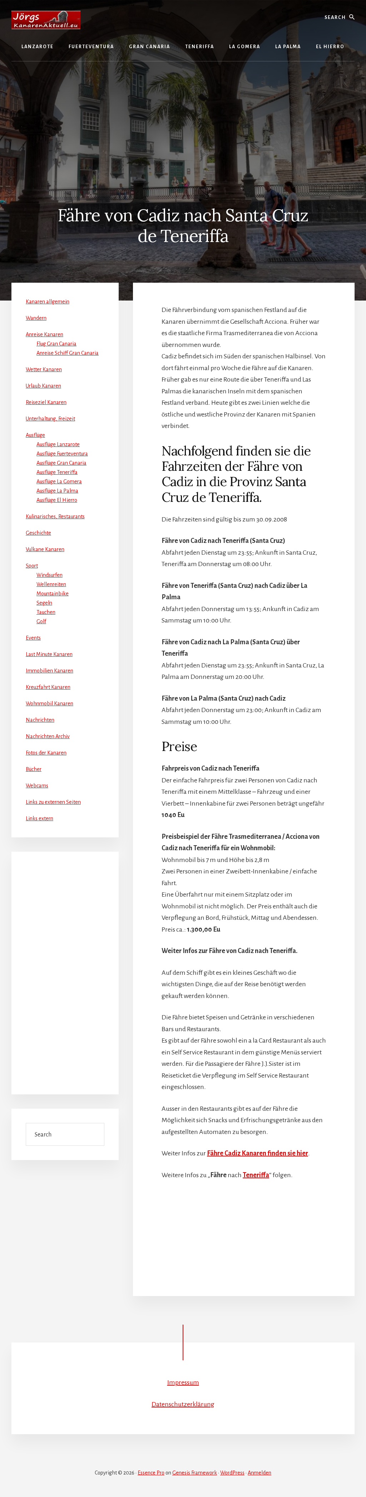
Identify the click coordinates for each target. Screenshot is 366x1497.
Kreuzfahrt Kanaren (48, 687)
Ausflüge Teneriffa (57, 472)
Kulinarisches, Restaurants (55, 516)
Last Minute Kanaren (49, 654)
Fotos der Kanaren (46, 753)
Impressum (183, 1382)
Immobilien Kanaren (49, 671)
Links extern (39, 818)
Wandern (36, 318)
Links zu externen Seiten (53, 802)
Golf (41, 621)
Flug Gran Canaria (56, 344)
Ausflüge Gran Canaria (61, 463)
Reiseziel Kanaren (46, 402)
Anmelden (259, 1473)
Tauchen (45, 612)
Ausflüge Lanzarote (58, 444)
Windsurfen (49, 575)
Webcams (37, 785)
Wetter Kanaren (44, 369)
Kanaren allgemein (47, 301)
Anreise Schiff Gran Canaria (67, 353)
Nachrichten (40, 720)
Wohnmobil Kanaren (49, 703)
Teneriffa (256, 1175)
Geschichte (38, 533)
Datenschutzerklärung (183, 1404)
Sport (32, 566)
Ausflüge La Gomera (59, 481)
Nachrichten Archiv (48, 736)
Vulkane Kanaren (45, 549)
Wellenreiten (51, 584)
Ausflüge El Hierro (56, 500)
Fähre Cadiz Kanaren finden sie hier (257, 1153)
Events (33, 638)
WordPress (232, 1473)
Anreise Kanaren (44, 334)
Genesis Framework (194, 1473)
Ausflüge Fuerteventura (62, 454)
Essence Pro (151, 1473)
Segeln (44, 603)
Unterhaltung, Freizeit (50, 419)
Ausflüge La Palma (57, 491)
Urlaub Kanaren (43, 386)
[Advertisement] (183, 122)
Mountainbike (52, 593)
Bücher (33, 769)
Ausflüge (35, 435)
